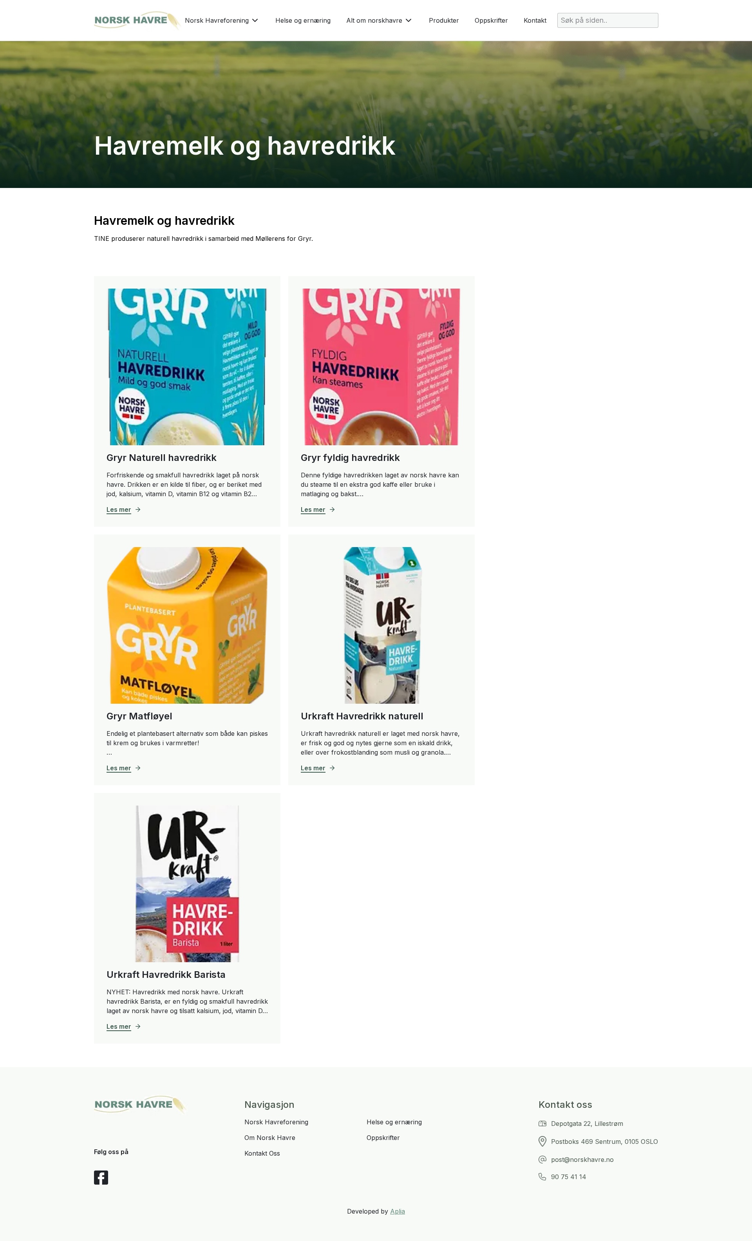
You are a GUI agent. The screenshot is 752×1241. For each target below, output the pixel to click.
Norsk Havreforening (217, 20)
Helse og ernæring (303, 20)
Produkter (444, 20)
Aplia (397, 1211)
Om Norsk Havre (269, 1138)
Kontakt (535, 20)
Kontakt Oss (262, 1153)
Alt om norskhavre (374, 20)
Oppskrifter (491, 20)
